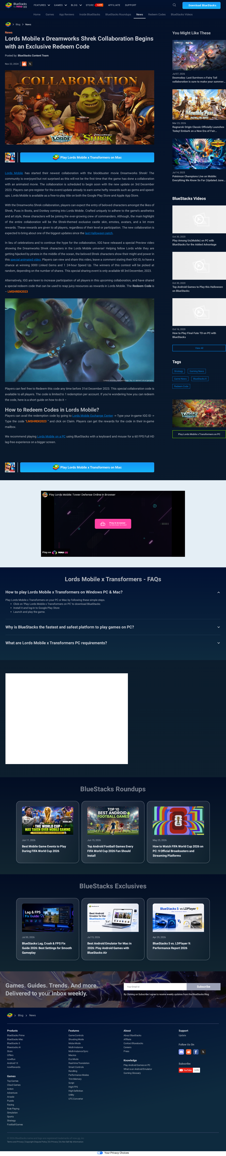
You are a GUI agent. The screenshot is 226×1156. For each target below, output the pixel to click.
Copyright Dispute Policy (36, 1142)
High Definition (75, 1090)
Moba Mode (74, 1043)
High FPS (73, 1087)
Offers (10, 1055)
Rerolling (72, 1071)
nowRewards (13, 1067)
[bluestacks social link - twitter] (203, 1052)
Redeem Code (181, 386)
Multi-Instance (75, 1047)
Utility (71, 1094)
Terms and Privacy (15, 1142)
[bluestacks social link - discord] (181, 1052)
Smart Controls (76, 1067)
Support (130, 5)
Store (94, 5)
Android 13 (12, 1063)
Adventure (12, 1092)
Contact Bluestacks (133, 1043)
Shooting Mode (76, 1039)
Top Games (12, 1081)
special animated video (25, 259)
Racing (10, 1104)
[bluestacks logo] (16, 5)
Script (71, 1083)
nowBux (11, 1059)
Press (126, 1051)
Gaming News (197, 371)
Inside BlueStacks (89, 14)
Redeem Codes (157, 14)
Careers (127, 1047)
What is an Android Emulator (138, 1069)
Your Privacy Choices (116, 1152)
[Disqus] (66, 718)
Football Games (15, 1124)
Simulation (12, 1112)
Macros (72, 1055)
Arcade (10, 1096)
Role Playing (13, 1108)
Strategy (178, 371)
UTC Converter (75, 1098)
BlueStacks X (200, 378)
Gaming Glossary (132, 1073)
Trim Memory (75, 1079)
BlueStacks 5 (13, 1043)
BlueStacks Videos (182, 14)
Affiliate (114, 5)
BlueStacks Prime (15, 1035)
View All (199, 348)
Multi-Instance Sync (78, 1051)
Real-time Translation (79, 1063)
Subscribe (203, 986)
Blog (74, 5)
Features (40, 5)
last (87, 233)
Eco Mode (73, 1059)
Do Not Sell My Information (71, 1142)
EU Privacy (53, 1142)
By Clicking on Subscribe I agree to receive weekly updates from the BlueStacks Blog (166, 994)
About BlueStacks (132, 1035)
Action (10, 1089)
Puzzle (10, 1100)
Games (58, 5)
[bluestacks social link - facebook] (196, 1052)
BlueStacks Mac (15, 1039)
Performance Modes (78, 1075)
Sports (10, 1116)
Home (36, 14)
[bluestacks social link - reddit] (188, 1052)
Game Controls (75, 1035)
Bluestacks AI (14, 1047)
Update (182, 1035)
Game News (180, 378)
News (139, 14)
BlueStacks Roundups (118, 14)
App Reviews (66, 14)
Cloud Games (14, 1085)
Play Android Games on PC (137, 1065)
